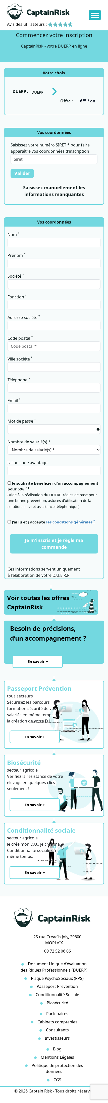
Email (14, 400)
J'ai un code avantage (27, 462)
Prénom (17, 255)
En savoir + (38, 661)
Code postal (20, 338)
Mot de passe (22, 421)
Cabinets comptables (57, 1022)
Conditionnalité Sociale (57, 994)
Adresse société (24, 317)
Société (16, 276)
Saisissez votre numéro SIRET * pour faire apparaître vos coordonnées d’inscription (50, 148)
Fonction (17, 297)
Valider (22, 173)
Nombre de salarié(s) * (29, 442)
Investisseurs (57, 1038)
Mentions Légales (57, 1057)
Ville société (20, 359)
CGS (57, 1079)
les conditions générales (70, 521)
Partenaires (57, 1013)
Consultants (57, 1030)
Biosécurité (57, 1003)
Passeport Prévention (57, 986)
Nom (14, 234)
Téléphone (19, 380)
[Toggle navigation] (95, 15)
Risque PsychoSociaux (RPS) (57, 978)
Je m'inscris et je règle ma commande (54, 543)
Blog (57, 1049)
